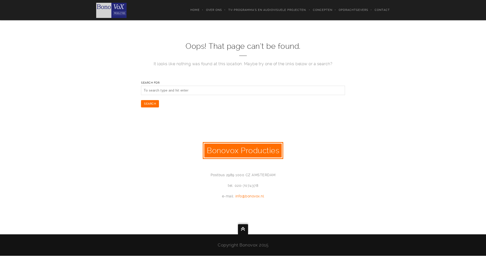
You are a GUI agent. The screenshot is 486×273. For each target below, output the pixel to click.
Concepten (322, 10)
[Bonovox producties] (111, 10)
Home (195, 10)
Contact (382, 10)
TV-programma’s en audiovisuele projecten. (267, 10)
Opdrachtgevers (353, 10)
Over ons (214, 10)
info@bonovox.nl (249, 196)
